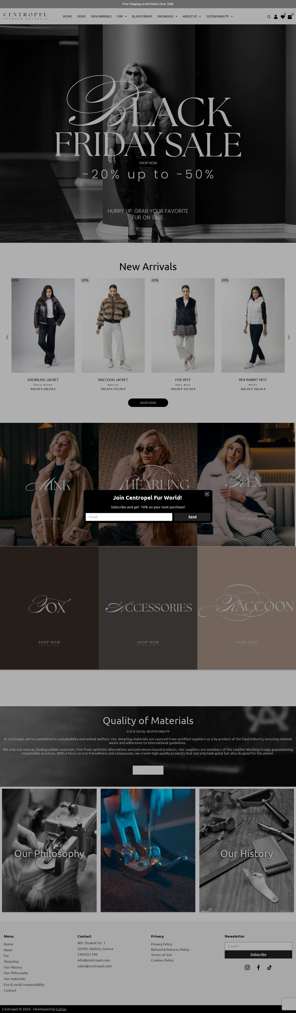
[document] (148, 506)
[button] (207, 494)
